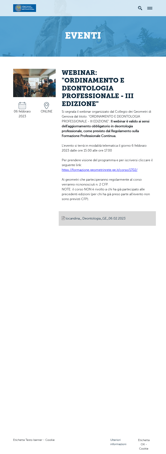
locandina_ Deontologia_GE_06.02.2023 (96, 218)
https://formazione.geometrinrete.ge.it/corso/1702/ (99, 170)
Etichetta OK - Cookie (144, 444)
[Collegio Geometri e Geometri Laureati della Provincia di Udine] (24, 7)
